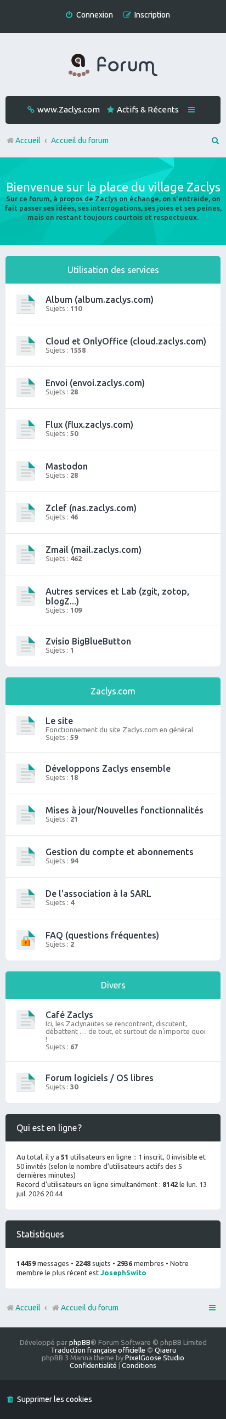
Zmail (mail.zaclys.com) (94, 550)
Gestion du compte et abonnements (120, 852)
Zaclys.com (113, 691)
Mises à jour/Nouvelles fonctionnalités (125, 810)
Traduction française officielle (97, 1350)
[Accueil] (113, 65)
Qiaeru (165, 1350)
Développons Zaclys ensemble (108, 768)
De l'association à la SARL (98, 893)
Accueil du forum (89, 1307)
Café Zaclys (69, 1015)
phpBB (80, 1342)
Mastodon (67, 466)
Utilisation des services (113, 270)
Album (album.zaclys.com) (100, 299)
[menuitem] (89, 15)
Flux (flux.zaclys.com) (89, 424)
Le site (59, 721)
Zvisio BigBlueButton (88, 641)
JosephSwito (123, 1272)
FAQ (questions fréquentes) (102, 935)
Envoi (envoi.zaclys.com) (95, 383)
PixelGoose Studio (154, 1357)
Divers (113, 985)
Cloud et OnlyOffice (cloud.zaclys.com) (126, 341)
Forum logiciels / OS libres (100, 1078)
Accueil (28, 1307)
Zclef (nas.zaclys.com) (91, 508)
